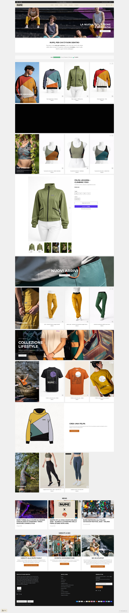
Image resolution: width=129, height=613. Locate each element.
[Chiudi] (74, 298)
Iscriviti (64, 313)
